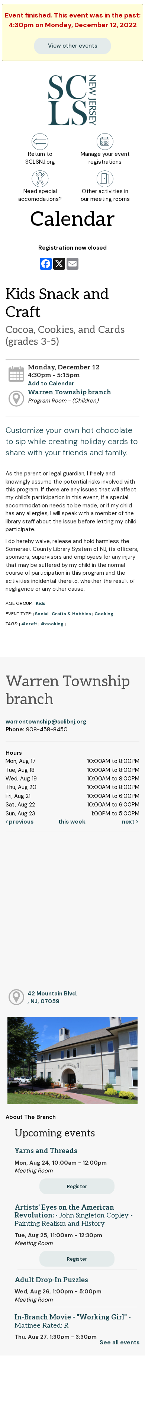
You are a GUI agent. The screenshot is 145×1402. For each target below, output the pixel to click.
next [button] (129, 821)
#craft (29, 624)
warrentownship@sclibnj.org (46, 721)
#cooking (52, 624)
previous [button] (20, 821)
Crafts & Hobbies (71, 614)
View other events (72, 45)
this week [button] (72, 821)
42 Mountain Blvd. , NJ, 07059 (52, 997)
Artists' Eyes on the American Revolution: (73, 1216)
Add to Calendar (51, 383)
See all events (119, 1342)
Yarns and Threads (45, 1151)
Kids (40, 603)
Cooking (103, 614)
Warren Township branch (69, 392)
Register (77, 1186)
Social (41, 614)
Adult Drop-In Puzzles (51, 1280)
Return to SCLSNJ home (33, 1390)
